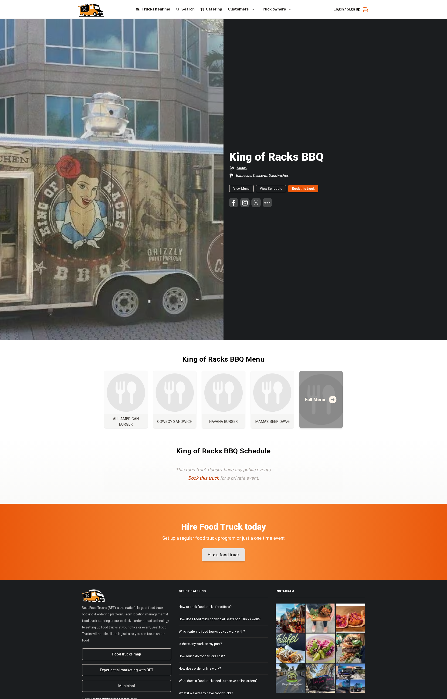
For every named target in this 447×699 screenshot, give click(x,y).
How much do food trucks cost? (202, 656)
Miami (242, 168)
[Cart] (364, 9)
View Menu (241, 188)
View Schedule (271, 188)
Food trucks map (126, 654)
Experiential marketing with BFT (126, 670)
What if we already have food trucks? (206, 693)
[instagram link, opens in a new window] (245, 202)
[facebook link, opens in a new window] (233, 202)
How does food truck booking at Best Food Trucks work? (220, 619)
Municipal (126, 686)
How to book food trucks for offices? (205, 607)
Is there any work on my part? (200, 644)
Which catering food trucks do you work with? (212, 631)
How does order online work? (200, 668)
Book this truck (303, 188)
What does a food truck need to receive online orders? (218, 681)
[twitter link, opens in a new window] (256, 202)
